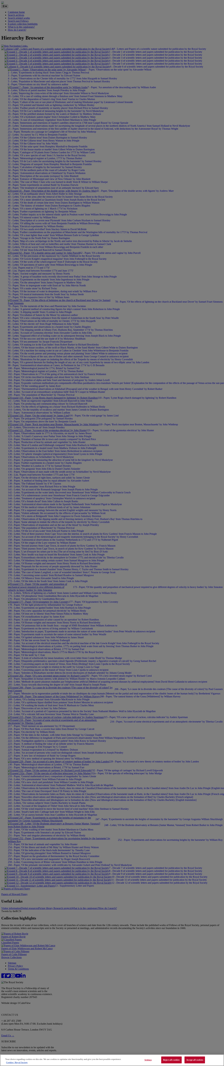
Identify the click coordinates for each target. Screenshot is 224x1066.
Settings (148, 1060)
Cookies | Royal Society (17, 1062)
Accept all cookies (194, 1060)
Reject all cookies (171, 1060)
